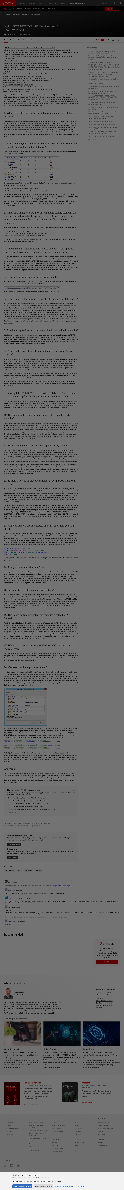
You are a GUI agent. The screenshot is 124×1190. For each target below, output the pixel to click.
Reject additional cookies (43, 1186)
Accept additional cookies (22, 1186)
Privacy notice (80, 1186)
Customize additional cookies (64, 1186)
